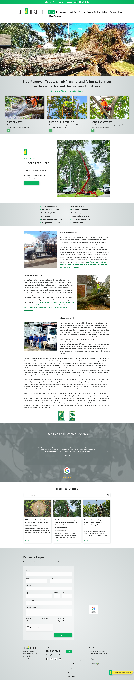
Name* (28, 571)
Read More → (29, 541)
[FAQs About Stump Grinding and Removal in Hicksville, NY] (37, 508)
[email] (60, 659)
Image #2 (45, 618)
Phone (52, 578)
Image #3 (61, 618)
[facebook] (51, 659)
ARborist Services (101, 122)
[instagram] (55, 659)
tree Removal (15, 122)
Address (28, 585)
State (56, 593)
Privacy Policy (92, 659)
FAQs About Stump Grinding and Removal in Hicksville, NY (36, 521)
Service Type (30, 600)
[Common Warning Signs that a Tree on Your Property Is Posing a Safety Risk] (96, 508)
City (27, 593)
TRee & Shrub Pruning (61, 122)
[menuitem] (51, 12)
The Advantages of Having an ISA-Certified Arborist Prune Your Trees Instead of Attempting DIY (66, 523)
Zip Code (65, 593)
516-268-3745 (84, 1)
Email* (28, 578)
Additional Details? (32, 607)
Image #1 (29, 618)
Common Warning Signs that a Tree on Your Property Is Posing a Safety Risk (96, 522)
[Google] (47, 659)
